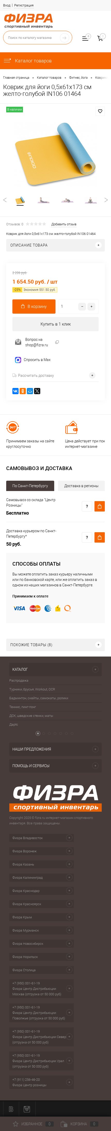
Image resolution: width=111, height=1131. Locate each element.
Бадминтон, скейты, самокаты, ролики (38, 698)
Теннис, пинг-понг (22, 707)
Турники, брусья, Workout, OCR (32, 689)
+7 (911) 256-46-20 (26, 1080)
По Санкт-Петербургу (30, 486)
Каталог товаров (33, 60)
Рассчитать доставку (36, 375)
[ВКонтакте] (15, 391)
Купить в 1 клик (56, 324)
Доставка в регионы (81, 486)
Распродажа (18, 680)
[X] (37, 391)
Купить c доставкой (99, 506)
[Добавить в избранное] (100, 111)
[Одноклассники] (23, 391)
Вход (6, 5)
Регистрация (24, 5)
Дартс (13, 724)
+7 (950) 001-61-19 (26, 983)
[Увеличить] (55, 154)
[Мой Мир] (30, 391)
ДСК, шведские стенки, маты (31, 716)
